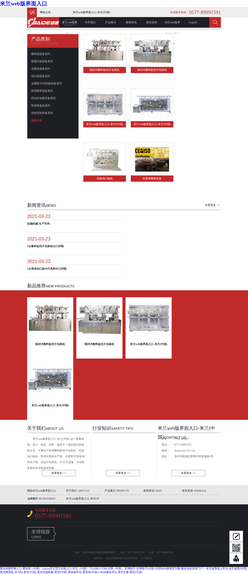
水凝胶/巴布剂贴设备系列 (46, 83)
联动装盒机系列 (40, 105)
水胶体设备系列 (40, 68)
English (193, 22)
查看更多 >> (212, 205)
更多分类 (36, 120)
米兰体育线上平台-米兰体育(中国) (226, 568)
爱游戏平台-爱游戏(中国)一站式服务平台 (92, 572)
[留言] (236, 536)
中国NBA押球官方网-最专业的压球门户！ (180, 568)
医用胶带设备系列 (42, 90)
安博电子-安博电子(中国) (140, 568)
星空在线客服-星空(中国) (52, 572)
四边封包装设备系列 (43, 98)
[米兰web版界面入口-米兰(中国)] (104, 119)
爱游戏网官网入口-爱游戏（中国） (21, 568)
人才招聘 (41, 498)
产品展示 (110, 22)
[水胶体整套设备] (152, 173)
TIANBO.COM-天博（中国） (107, 568)
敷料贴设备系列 (40, 54)
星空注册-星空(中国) (130, 572)
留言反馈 (151, 22)
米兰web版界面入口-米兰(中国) (172, 24)
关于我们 (90, 22)
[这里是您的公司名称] (43, 26)
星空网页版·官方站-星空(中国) (18, 572)
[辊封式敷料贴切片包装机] (104, 65)
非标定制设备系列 (42, 113)
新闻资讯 (131, 22)
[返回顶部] (236, 558)
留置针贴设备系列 (42, 61)
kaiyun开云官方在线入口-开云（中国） (65, 568)
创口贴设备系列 (40, 76)
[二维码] (236, 547)
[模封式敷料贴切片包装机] (152, 65)
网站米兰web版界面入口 (41, 492)
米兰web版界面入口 (23, 4)
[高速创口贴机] (104, 173)
